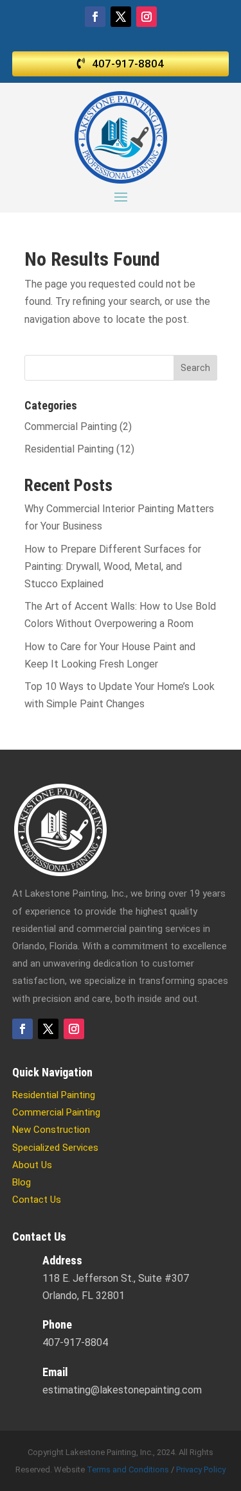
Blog (21, 1182)
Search (195, 368)
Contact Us (36, 1199)
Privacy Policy (201, 1469)
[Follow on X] (121, 16)
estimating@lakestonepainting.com (122, 1390)
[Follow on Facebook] (95, 16)
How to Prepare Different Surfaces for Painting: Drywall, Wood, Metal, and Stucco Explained (112, 566)
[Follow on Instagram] (146, 16)
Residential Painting (69, 449)
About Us (32, 1165)
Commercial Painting (70, 426)
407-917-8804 (128, 63)
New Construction (51, 1129)
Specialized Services (55, 1147)
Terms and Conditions (128, 1469)
